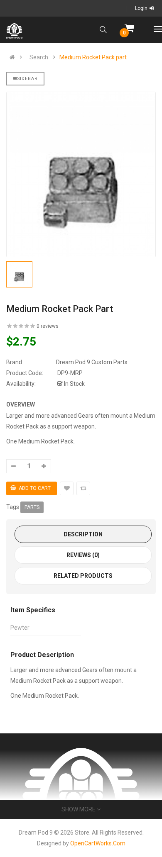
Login (141, 8)
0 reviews (48, 326)
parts (32, 507)
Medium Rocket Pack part (93, 57)
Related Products (83, 575)
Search (38, 57)
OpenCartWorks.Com (97, 843)
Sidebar (27, 78)
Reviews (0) (83, 555)
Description (83, 534)
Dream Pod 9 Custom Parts (92, 362)
